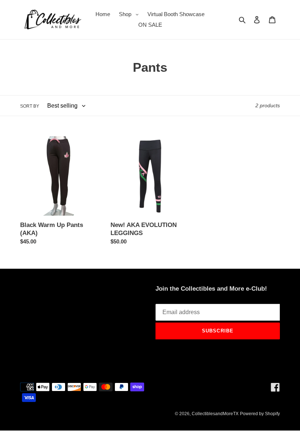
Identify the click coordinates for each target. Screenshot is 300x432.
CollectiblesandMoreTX (215, 413)
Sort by (29, 106)
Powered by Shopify (260, 413)
